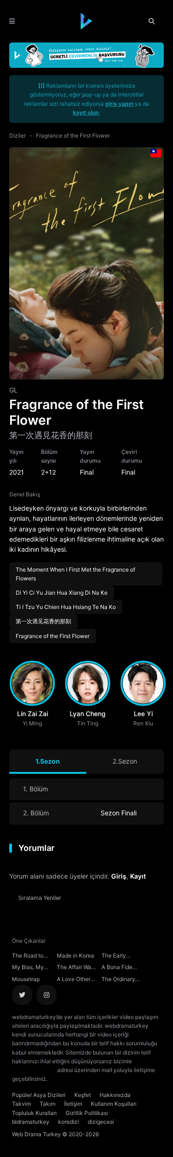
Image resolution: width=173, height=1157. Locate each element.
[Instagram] (46, 995)
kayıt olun (86, 112)
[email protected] (34, 1070)
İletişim (73, 1103)
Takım (47, 1103)
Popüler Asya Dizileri (39, 1094)
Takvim (21, 1103)
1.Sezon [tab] (48, 761)
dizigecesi (101, 1121)
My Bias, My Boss (28, 968)
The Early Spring (113, 956)
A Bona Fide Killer (116, 968)
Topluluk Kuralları (34, 1112)
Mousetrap (26, 979)
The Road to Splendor (27, 956)
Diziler (17, 135)
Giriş (118, 876)
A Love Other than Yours (73, 980)
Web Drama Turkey (36, 1134)
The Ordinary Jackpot (118, 980)
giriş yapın (119, 103)
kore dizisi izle (67, 1078)
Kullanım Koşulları (114, 1103)
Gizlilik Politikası (87, 1112)
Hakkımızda (115, 1094)
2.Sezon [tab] (125, 761)
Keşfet (82, 1094)
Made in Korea (75, 955)
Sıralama (39, 897)
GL (13, 390)
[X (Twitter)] (22, 995)
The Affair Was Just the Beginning (75, 968)
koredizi (68, 1121)
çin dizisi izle (103, 1078)
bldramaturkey (30, 1121)
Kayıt (138, 876)
